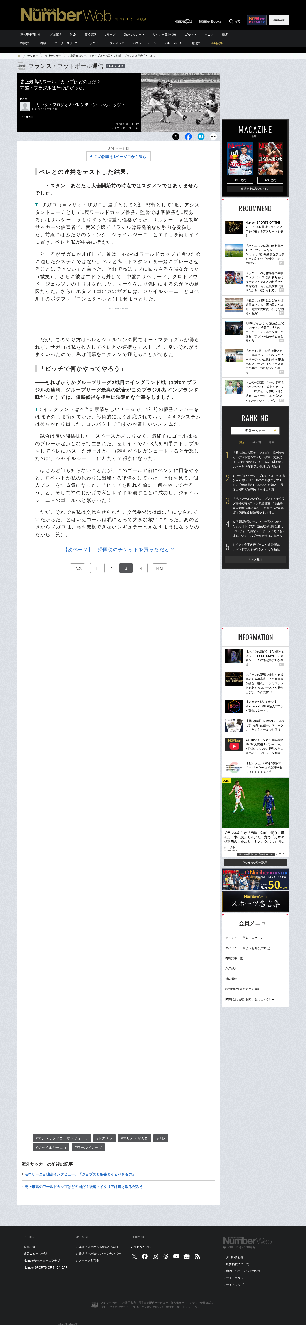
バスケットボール (144, 43)
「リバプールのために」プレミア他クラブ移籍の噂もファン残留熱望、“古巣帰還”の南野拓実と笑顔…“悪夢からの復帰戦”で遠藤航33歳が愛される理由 (259, 505)
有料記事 (217, 43)
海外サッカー (133, 34)
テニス (209, 34)
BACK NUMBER (116, 66)
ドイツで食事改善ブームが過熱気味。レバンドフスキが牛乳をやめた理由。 (257, 547)
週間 (271, 442)
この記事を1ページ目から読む (121, 157)
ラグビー (95, 43)
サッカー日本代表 (164, 34)
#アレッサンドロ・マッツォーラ (62, 1138)
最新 (241, 442)
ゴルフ (189, 34)
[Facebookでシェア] (188, 138)
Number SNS (142, 1247)
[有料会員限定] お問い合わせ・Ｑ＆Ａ (249, 999)
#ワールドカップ (88, 1147)
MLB (73, 34)
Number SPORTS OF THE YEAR (45, 1267)
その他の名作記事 (255, 862)
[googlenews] (186, 1257)
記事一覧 (29, 1247)
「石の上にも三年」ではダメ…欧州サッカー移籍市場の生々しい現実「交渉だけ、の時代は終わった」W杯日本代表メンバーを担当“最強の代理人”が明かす (259, 459)
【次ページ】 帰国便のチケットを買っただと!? (118, 549)
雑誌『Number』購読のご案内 (98, 1247)
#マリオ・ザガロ (134, 1138)
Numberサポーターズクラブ (42, 1260)
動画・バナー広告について (243, 1271)
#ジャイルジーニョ (51, 1147)
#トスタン (104, 1138)
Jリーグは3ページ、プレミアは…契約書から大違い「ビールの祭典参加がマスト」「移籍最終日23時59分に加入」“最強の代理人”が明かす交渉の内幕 (259, 482)
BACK (77, 568)
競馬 (225, 34)
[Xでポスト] (175, 138)
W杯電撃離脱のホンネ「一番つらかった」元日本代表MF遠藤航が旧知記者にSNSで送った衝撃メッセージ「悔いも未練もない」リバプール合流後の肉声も (259, 528)
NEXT (160, 568)
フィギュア (117, 43)
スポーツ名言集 (89, 1260)
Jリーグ (110, 34)
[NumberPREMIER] (257, 20)
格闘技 (24, 43)
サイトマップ (235, 1284)
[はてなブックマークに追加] (201, 138)
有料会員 (279, 20)
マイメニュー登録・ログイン (244, 938)
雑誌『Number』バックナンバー (100, 1253)
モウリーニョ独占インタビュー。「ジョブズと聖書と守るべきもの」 (80, 1174)
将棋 (43, 43)
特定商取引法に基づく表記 (242, 989)
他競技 (195, 43)
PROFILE (28, 116)
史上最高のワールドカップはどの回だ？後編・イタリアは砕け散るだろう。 (86, 1187)
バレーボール (174, 43)
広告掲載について (237, 1264)
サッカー (32, 55)
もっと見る (255, 559)
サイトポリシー (236, 1278)
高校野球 (90, 34)
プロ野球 (55, 34)
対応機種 (231, 979)
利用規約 (231, 968)
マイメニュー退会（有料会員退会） (248, 948)
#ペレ (161, 1138)
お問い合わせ (235, 1257)
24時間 (256, 442)
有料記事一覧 (234, 958)
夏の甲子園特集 (30, 34)
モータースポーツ (66, 43)
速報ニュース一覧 (35, 1253)
